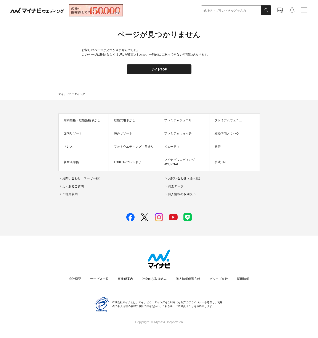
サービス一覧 (99, 279)
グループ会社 (218, 279)
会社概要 (75, 279)
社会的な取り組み (154, 279)
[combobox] (231, 10)
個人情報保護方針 (188, 279)
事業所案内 (125, 279)
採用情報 (243, 279)
